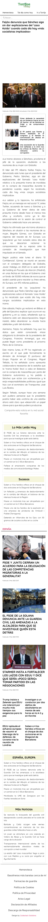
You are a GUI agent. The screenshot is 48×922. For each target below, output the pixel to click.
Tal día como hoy (25, 12)
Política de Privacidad (24, 893)
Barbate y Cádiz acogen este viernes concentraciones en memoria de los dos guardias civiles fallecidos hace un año (24, 827)
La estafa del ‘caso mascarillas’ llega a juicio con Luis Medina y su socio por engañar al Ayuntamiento (24, 856)
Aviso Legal (24, 898)
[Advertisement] (24, 58)
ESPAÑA (7, 529)
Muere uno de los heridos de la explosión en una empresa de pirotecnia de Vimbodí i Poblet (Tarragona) (24, 511)
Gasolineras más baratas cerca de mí (26, 875)
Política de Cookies (24, 887)
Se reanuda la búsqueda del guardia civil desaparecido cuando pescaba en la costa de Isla (24, 818)
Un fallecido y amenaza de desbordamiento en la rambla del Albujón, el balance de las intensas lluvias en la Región (24, 452)
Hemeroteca (8, 12)
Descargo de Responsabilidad (24, 910)
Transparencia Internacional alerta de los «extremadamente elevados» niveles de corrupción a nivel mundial (24, 846)
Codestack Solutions (28, 915)
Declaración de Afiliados (24, 904)
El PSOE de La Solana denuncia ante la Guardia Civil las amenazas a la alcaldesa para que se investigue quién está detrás (24, 436)
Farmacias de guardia (25, 881)
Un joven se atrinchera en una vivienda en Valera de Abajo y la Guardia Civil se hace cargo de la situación (24, 837)
